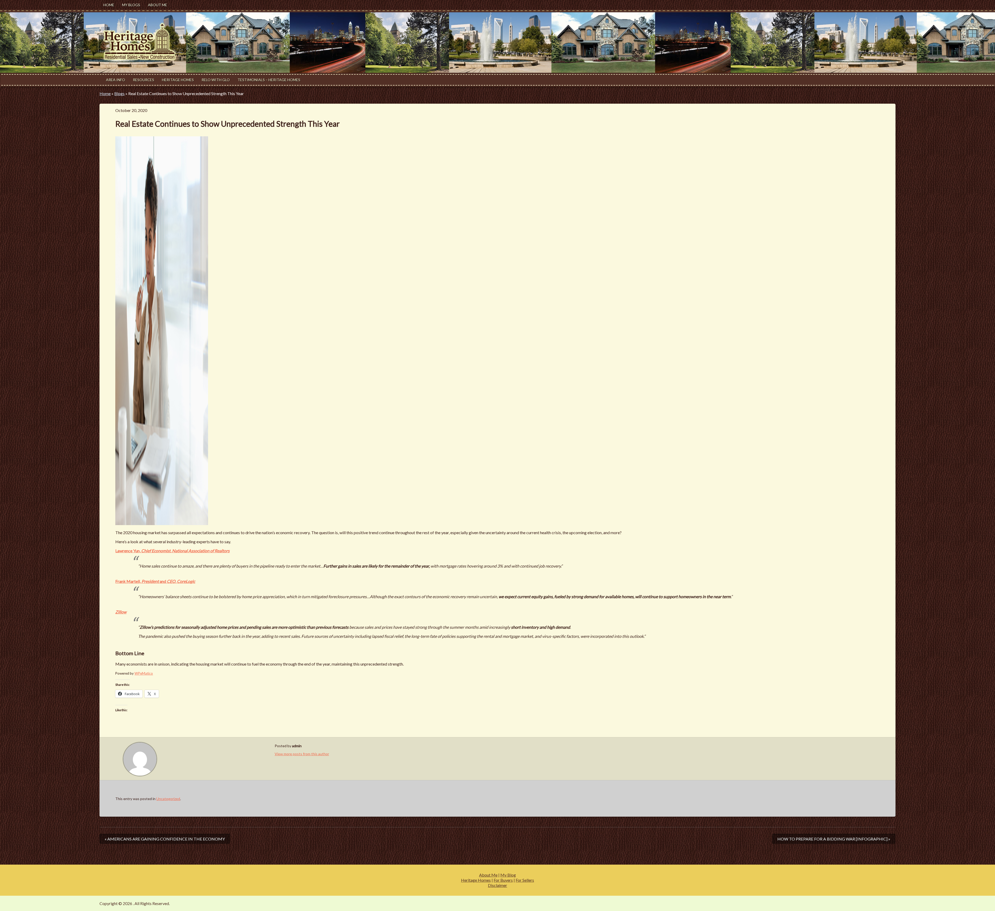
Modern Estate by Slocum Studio (866, 903)
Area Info (115, 79)
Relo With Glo (216, 79)
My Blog (508, 874)
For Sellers (525, 880)
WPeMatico (143, 673)
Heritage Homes (178, 79)
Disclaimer (497, 885)
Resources (143, 79)
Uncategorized (168, 798)
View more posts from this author (302, 754)
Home (108, 5)
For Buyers (503, 880)
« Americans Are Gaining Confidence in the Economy (165, 838)
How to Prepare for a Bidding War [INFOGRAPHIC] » (833, 838)
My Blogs (131, 5)
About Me (157, 5)
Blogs (119, 93)
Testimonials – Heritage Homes (269, 79)
